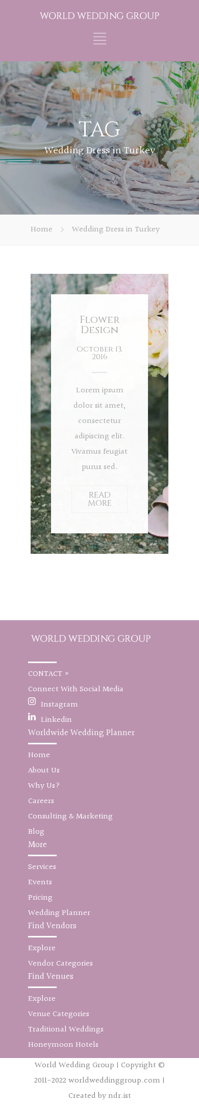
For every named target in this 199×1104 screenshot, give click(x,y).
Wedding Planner (59, 913)
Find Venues (50, 976)
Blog (36, 832)
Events (40, 882)
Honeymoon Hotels (63, 1045)
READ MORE (100, 499)
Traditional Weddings (66, 1029)
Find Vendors (52, 926)
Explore (42, 948)
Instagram (59, 704)
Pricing (40, 897)
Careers (41, 801)
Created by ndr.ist (99, 1096)
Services (42, 867)
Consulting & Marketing (70, 816)
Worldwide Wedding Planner (81, 733)
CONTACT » (48, 674)
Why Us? (44, 786)
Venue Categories (58, 1014)
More (37, 845)
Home (42, 229)
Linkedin (56, 720)
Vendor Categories (60, 963)
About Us (44, 770)
